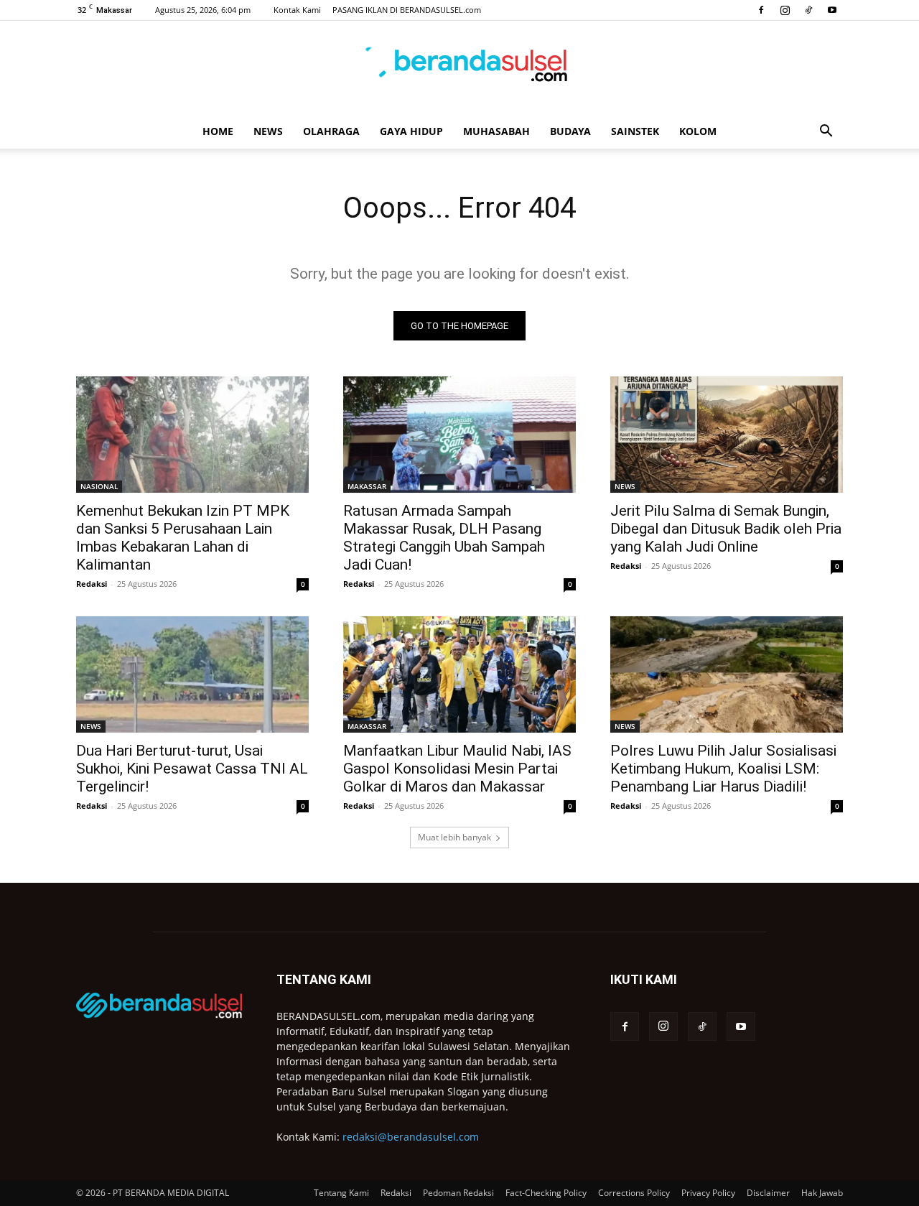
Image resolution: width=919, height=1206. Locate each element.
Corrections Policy (634, 1193)
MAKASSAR (366, 486)
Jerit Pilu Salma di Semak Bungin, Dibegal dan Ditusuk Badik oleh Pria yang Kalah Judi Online (725, 528)
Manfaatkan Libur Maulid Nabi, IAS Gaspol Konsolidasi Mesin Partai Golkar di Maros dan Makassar (457, 768)
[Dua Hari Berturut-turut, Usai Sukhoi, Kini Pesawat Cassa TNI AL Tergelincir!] (192, 674)
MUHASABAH (496, 131)
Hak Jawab (822, 1193)
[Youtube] (832, 10)
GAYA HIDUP (411, 131)
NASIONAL (99, 486)
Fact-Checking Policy (546, 1193)
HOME (217, 131)
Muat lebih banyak (454, 837)
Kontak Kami (297, 9)
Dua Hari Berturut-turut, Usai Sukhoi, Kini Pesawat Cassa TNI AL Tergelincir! (192, 768)
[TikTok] (808, 10)
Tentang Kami (341, 1193)
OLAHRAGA (331, 131)
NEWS (268, 131)
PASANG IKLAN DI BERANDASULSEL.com (406, 9)
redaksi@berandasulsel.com (410, 1137)
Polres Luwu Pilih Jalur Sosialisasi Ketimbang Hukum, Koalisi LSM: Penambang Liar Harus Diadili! (723, 768)
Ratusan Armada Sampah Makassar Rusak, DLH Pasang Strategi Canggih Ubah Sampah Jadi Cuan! (444, 537)
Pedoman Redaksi (458, 1193)
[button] (825, 132)
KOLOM (698, 131)
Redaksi (91, 583)
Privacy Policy (708, 1193)
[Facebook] (761, 10)
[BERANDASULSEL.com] (459, 69)
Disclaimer (768, 1193)
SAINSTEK (635, 131)
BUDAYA (570, 131)
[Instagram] (785, 10)
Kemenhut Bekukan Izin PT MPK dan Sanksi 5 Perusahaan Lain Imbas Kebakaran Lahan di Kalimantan (182, 537)
